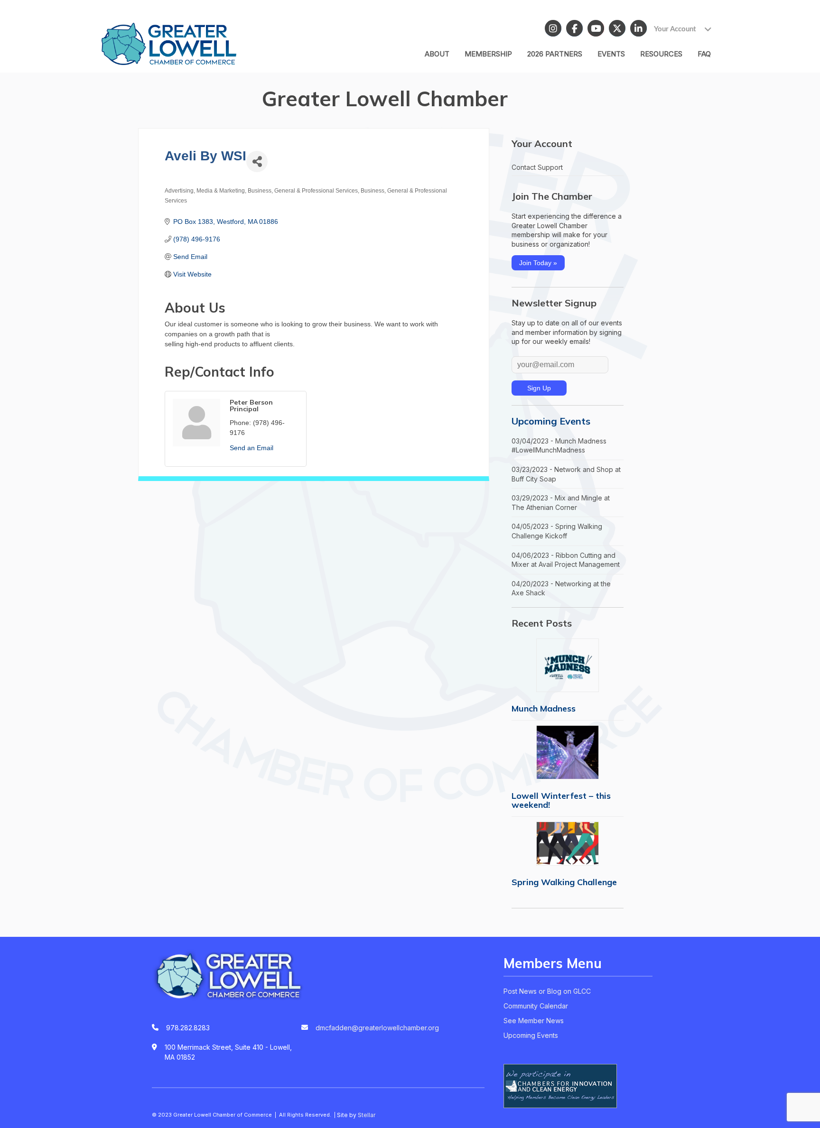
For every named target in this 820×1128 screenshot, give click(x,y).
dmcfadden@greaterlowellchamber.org (377, 1028)
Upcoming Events (551, 421)
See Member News (533, 1021)
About (437, 53)
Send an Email (251, 448)
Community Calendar (535, 1006)
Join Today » (538, 263)
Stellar (366, 1115)
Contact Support (537, 167)
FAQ (704, 53)
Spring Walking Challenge (564, 882)
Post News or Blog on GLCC (547, 991)
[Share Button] (257, 161)
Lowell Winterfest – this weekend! (561, 800)
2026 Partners (554, 53)
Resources (661, 53)
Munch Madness (544, 708)
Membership (488, 53)
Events (611, 53)
